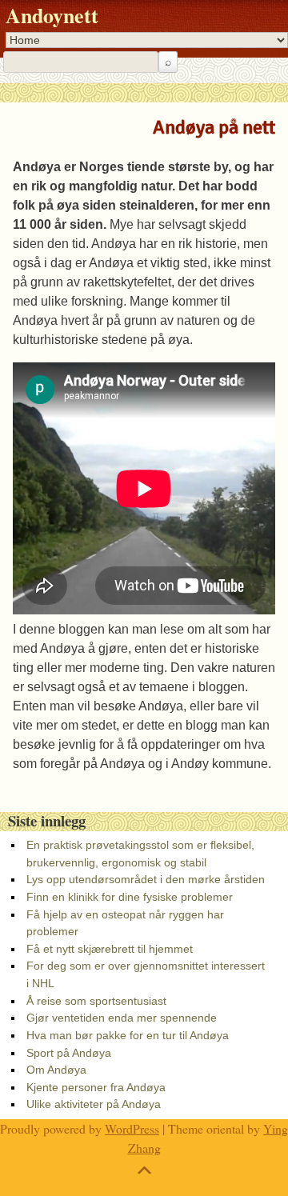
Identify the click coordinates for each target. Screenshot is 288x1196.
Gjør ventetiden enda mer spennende (121, 1017)
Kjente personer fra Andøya (96, 1087)
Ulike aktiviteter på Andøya (93, 1104)
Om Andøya (56, 1069)
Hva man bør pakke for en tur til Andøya (127, 1035)
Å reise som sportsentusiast (96, 1000)
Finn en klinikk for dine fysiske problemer (129, 896)
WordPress (132, 1128)
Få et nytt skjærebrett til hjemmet (109, 948)
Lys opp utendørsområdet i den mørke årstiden (145, 879)
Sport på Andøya (68, 1052)
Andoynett (52, 15)
